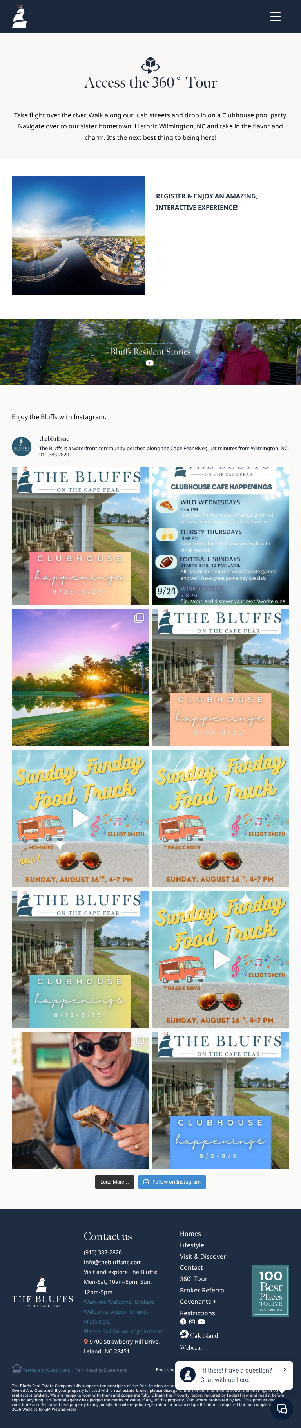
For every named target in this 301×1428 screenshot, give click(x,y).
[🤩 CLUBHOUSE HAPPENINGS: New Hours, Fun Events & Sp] (80, 959)
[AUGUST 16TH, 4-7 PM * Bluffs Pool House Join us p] (220, 959)
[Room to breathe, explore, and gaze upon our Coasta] (80, 677)
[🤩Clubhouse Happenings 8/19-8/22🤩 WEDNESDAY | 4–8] (220, 677)
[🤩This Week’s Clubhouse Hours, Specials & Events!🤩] (220, 1100)
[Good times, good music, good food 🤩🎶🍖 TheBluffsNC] (80, 1100)
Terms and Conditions (46, 1370)
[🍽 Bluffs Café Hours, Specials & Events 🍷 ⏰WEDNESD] (80, 536)
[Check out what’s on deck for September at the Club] (220, 536)
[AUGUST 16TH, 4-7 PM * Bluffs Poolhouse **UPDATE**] (80, 818)
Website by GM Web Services (49, 1409)
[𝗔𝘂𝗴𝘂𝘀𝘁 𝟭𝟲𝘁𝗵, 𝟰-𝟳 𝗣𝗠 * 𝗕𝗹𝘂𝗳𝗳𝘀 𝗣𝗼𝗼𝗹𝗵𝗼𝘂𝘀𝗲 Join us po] (220, 818)
